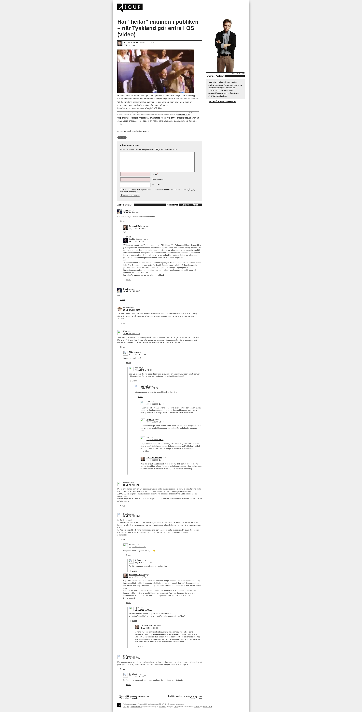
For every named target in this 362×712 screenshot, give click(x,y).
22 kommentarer (130, 45)
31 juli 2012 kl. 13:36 (154, 460)
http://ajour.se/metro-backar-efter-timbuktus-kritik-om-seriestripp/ (175, 634)
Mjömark (133, 352)
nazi (129, 131)
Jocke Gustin (207, 706)
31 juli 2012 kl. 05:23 (143, 610)
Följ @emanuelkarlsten (217, 95)
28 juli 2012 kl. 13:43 (154, 404)
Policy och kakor (136, 706)
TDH (176, 706)
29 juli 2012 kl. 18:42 (137, 577)
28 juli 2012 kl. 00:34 (131, 213)
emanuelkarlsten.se (231, 93)
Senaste (185, 205)
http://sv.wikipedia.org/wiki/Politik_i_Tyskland (145, 275)
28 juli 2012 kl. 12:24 (131, 485)
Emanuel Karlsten (131, 42)
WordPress (162, 706)
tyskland (146, 131)
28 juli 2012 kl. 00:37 (131, 291)
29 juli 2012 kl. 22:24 (131, 658)
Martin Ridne (240, 73)
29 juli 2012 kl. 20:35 (137, 241)
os (132, 131)
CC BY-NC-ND (164, 704)
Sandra (126, 210)
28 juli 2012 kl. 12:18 (143, 370)
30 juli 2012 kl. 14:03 (137, 676)
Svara (122, 221)
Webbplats (156, 185)
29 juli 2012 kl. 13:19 (137, 547)
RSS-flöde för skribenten (222, 102)
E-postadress (158, 179)
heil (125, 131)
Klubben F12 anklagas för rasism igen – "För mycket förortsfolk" (133, 697)
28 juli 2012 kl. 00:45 (137, 228)
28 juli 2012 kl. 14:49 (131, 516)
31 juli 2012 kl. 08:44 (149, 628)
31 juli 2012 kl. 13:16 (154, 440)
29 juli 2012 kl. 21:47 (143, 562)
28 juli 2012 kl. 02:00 (131, 310)
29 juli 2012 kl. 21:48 (154, 422)
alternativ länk (183, 114)
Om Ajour (126, 706)
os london (138, 131)
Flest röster (172, 205)
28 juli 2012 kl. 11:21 (137, 354)
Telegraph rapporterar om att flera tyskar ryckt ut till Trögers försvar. (160, 118)
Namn (155, 174)
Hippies (197, 706)
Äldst (195, 205)
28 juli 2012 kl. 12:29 (149, 388)
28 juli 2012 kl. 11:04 (131, 334)
